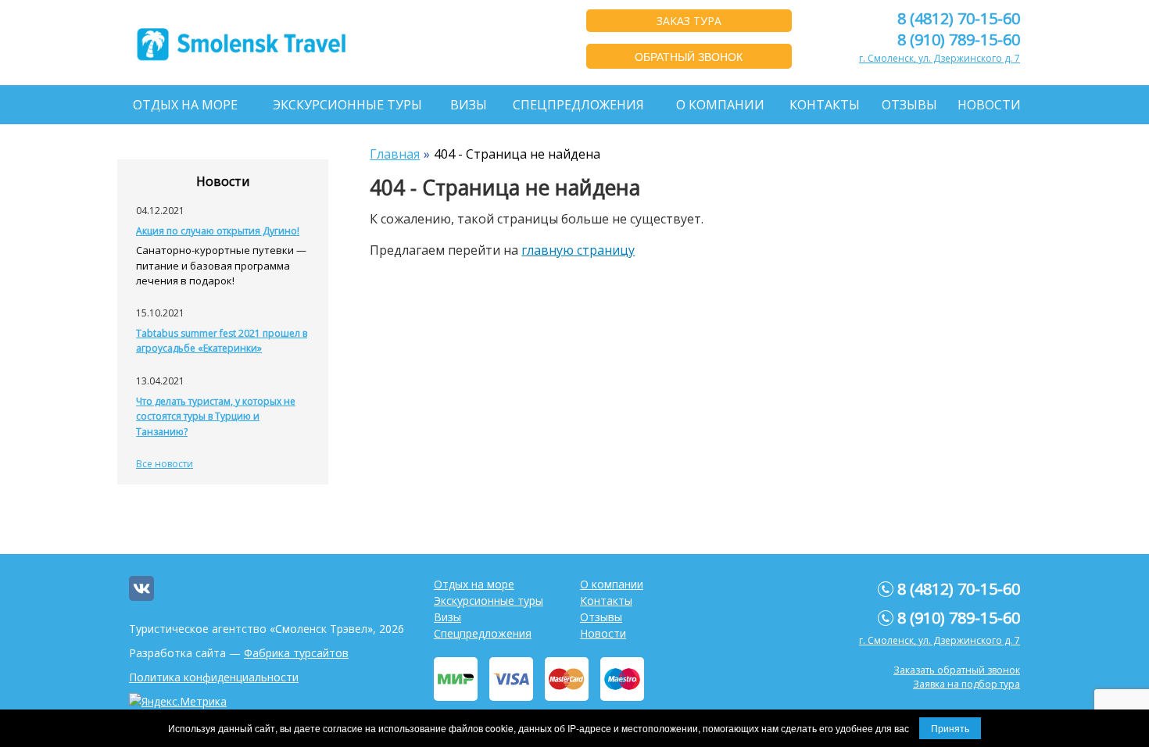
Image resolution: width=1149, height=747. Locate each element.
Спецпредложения (578, 104)
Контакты (824, 104)
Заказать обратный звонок (956, 670)
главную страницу (578, 250)
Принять (950, 727)
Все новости (164, 463)
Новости (989, 104)
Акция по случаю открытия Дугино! (217, 231)
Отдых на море (185, 104)
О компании (720, 104)
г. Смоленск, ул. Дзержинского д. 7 (939, 58)
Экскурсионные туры (347, 104)
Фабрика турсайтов (296, 652)
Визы (468, 104)
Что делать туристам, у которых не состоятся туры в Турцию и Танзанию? (215, 416)
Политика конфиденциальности (214, 677)
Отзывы (909, 104)
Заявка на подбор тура (966, 684)
